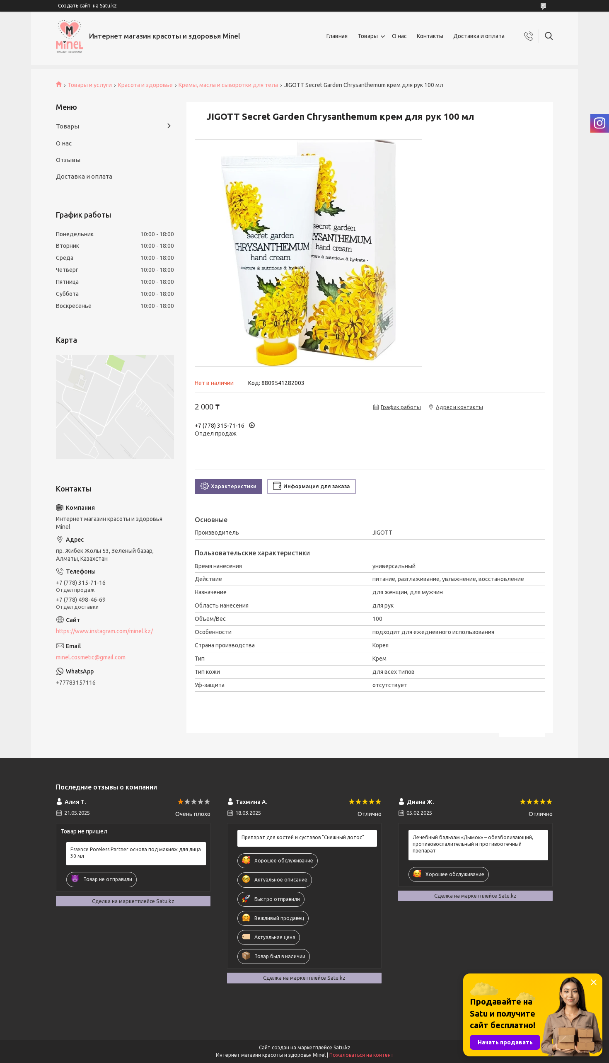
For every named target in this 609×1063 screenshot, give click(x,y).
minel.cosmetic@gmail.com (91, 657)
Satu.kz (342, 1047)
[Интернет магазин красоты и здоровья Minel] (69, 36)
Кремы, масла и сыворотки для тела (228, 85)
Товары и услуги (90, 85)
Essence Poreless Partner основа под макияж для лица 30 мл (135, 853)
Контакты (430, 36)
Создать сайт (74, 5)
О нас (399, 36)
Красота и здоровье (145, 85)
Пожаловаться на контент (361, 1055)
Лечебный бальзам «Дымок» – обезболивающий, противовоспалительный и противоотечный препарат (473, 844)
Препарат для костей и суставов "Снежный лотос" (303, 837)
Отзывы (68, 159)
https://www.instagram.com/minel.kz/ (104, 631)
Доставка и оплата (479, 36)
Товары (368, 36)
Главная (337, 36)
